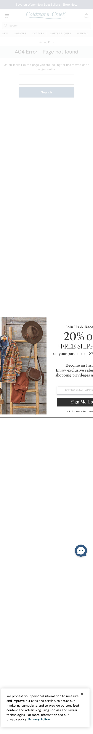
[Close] (82, 694)
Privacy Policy (39, 719)
